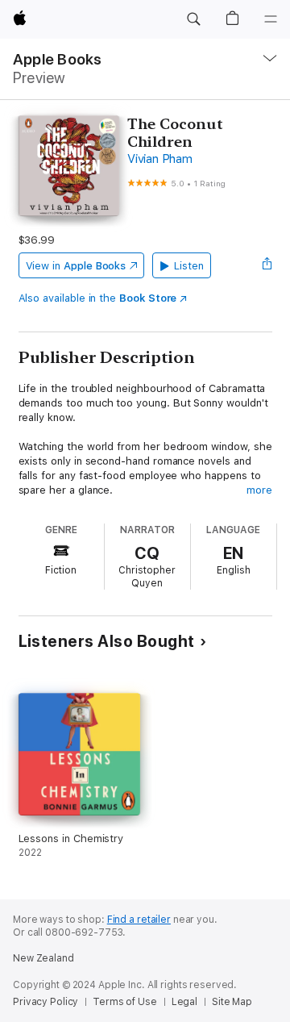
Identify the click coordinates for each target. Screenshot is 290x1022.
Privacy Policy (45, 1001)
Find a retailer (139, 919)
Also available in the (98, 298)
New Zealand (43, 958)
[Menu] (270, 19)
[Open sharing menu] (266, 265)
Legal (184, 1001)
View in (76, 266)
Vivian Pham (159, 159)
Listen (189, 266)
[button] (193, 19)
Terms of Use (125, 1001)
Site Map (232, 1001)
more (259, 490)
